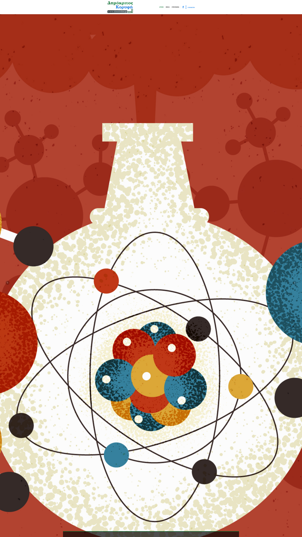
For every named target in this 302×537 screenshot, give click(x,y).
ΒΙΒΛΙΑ (168, 7)
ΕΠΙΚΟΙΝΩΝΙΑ (175, 7)
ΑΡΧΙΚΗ (161, 7)
